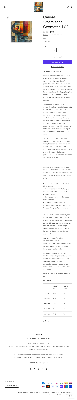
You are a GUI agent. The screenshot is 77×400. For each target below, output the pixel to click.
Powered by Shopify (34, 392)
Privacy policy (46, 392)
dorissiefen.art (24, 392)
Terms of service (48, 394)
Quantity (45, 46)
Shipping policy (59, 394)
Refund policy (55, 392)
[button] (5, 7)
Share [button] (47, 321)
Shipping (45, 34)
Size (44, 38)
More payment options (57, 66)
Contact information (66, 392)
